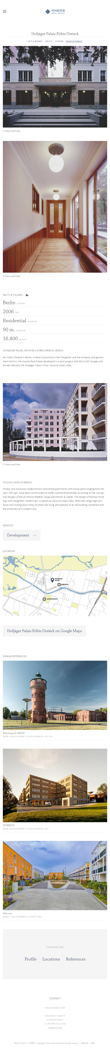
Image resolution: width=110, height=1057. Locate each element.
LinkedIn (84, 1043)
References (76, 959)
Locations (51, 959)
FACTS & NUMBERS (35, 41)
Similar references (74, 41)
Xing (93, 1043)
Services (48, 41)
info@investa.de (55, 1027)
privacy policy (20, 1043)
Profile (31, 959)
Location (59, 41)
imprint (32, 1043)
